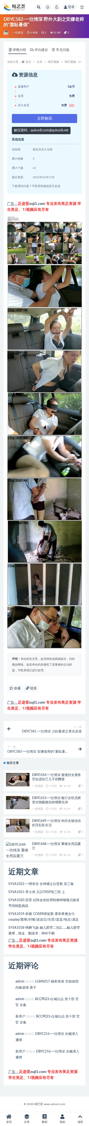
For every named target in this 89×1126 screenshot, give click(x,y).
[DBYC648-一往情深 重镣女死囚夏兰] (18, 850)
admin (19, 981)
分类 (39, 61)
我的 (62, 1122)
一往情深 (18, 32)
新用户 (20, 1016)
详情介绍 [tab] (19, 50)
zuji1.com (37, 204)
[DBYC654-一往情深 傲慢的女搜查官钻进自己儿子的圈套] (18, 779)
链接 (33, 688)
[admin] (6, 32)
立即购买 (44, 118)
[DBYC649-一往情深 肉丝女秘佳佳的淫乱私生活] (18, 825)
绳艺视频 (53, 61)
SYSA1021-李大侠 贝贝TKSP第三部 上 (36, 892)
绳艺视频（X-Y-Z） (76, 61)
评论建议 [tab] (41, 50)
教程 (44, 1122)
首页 (28, 61)
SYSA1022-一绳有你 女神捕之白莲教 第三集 (41, 884)
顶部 (80, 1122)
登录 (71, 7)
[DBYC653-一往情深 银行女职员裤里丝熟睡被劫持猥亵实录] (18, 803)
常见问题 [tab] (62, 50)
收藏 (17, 688)
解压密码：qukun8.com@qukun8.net (41, 130)
